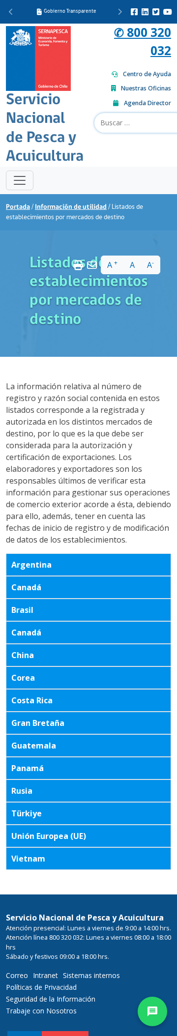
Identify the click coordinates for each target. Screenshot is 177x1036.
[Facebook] (134, 12)
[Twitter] (155, 12)
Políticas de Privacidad (41, 987)
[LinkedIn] (145, 12)
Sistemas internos (91, 975)
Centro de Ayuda (147, 74)
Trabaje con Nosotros (41, 1010)
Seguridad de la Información (50, 999)
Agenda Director (147, 103)
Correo (17, 975)
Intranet (45, 975)
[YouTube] (167, 12)
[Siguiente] (120, 11)
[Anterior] (11, 11)
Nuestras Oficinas (146, 88)
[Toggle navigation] (19, 180)
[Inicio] (38, 57)
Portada (18, 207)
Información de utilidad (71, 207)
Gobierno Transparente (70, 11)
